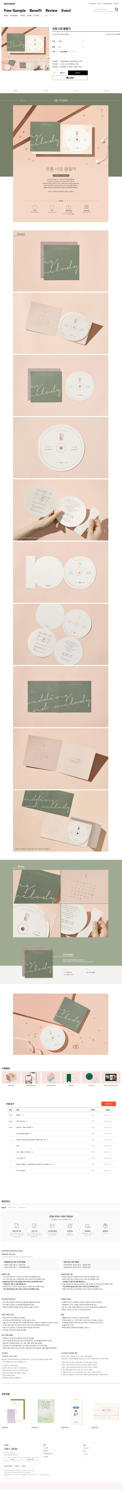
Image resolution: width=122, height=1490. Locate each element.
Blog (84, 1451)
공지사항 (45, 1448)
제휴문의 (45, 1451)
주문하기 (78, 73)
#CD (115, 34)
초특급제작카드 (22, 1207)
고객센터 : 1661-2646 (9, 1356)
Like (100, 3)
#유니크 (108, 34)
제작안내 (106, 90)
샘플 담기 (62, 73)
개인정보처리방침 (48, 1454)
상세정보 (15, 90)
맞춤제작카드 (12, 1207)
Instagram (86, 1448)
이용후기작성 (108, 1104)
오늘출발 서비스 (70, 77)
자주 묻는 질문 (30, 1459)
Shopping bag (108, 3)
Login (117, 3)
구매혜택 (45, 90)
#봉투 (118, 34)
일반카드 (4, 1207)
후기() (76, 90)
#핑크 (112, 34)
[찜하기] (54, 72)
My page (93, 3)
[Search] (116, 9)
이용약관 (45, 1457)
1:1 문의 (12, 1459)
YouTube (85, 1454)
